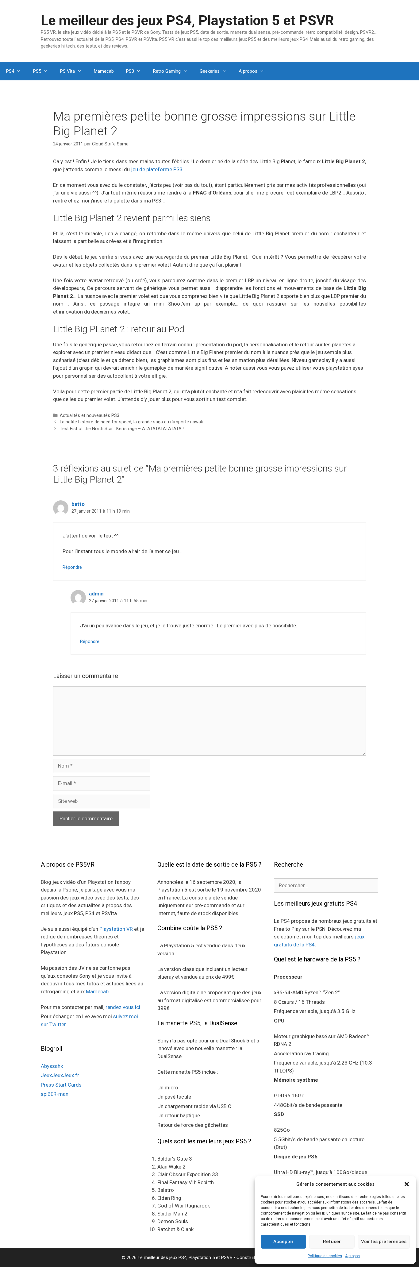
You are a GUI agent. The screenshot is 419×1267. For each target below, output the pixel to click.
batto (78, 504)
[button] (407, 1184)
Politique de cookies (325, 1256)
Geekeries (210, 71)
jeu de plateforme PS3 (157, 169)
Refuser (332, 1241)
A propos (352, 1256)
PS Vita (67, 71)
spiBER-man (54, 1094)
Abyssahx (52, 1066)
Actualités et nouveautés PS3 (89, 415)
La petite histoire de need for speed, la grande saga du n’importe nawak (131, 422)
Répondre (72, 567)
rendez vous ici (123, 1007)
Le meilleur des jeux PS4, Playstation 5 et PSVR (187, 20)
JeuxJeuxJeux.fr (60, 1075)
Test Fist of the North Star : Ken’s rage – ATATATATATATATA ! (122, 428)
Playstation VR (116, 929)
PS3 (130, 71)
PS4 (10, 71)
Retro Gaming (167, 71)
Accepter (283, 1241)
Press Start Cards (61, 1085)
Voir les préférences (383, 1241)
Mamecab (104, 71)
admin (96, 594)
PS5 (37, 71)
